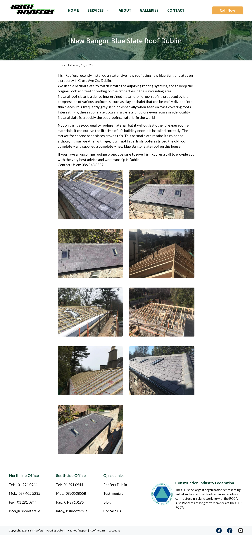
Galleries (149, 10)
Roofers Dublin (115, 485)
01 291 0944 (27, 485)
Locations (114, 530)
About (125, 10)
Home (73, 10)
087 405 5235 (29, 493)
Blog (107, 502)
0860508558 (76, 493)
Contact (175, 10)
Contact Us (112, 511)
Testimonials (113, 493)
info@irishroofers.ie (24, 511)
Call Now (227, 10)
